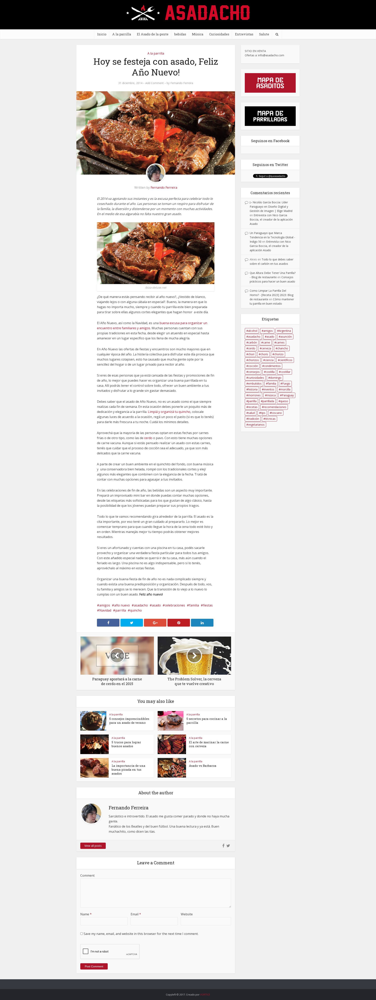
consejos (254, 372)
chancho (282, 348)
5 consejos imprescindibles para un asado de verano (129, 721)
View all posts (93, 846)
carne (266, 342)
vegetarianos (256, 424)
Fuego (286, 383)
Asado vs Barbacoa (202, 766)
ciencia (269, 360)
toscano (276, 413)
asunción (286, 336)
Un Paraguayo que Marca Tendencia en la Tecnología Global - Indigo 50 (272, 237)
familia (194, 605)
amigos (104, 605)
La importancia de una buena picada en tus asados (128, 769)
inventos (269, 389)
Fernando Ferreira (181, 83)
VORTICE (205, 994)
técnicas (270, 419)
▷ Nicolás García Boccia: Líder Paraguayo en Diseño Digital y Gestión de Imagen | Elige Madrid (271, 206)
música (271, 395)
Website (187, 914)
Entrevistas (244, 34)
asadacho (141, 605)
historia (253, 389)
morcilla (285, 389)
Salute (264, 34)
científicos (286, 360)
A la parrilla (121, 34)
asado (156, 605)
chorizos (253, 360)
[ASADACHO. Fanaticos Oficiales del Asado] (188, 12)
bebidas (180, 34)
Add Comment (154, 83)
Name (86, 914)
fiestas (208, 605)
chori (251, 354)
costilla (270, 372)
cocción (253, 366)
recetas (253, 407)
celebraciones (175, 605)
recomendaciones (275, 407)
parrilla (120, 610)
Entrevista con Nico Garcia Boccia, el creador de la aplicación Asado (271, 219)
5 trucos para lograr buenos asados (126, 744)
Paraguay (288, 395)
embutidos (255, 383)
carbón (252, 342)
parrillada (268, 401)
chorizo (279, 354)
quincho (136, 610)
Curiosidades (219, 34)
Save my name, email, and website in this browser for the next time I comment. (141, 934)
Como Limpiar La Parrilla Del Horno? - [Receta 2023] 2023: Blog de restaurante (271, 295)
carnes (280, 342)
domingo (275, 377)
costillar (285, 372)
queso (284, 401)
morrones (254, 395)
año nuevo (122, 605)
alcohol (252, 331)
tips (263, 413)
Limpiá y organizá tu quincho (169, 412)
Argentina (285, 331)
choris (264, 354)
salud (251, 413)
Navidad (105, 610)
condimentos (272, 366)
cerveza (266, 348)
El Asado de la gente (152, 34)
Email (136, 914)
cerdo (148, 438)
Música (197, 34)
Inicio (101, 34)
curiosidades (256, 377)
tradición (253, 419)
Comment (87, 875)
